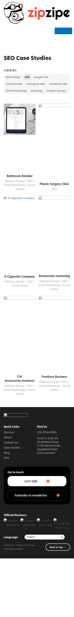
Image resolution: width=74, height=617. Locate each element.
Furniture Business (54, 377)
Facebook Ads (58, 84)
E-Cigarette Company (19, 277)
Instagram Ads (35, 84)
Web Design (13, 77)
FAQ (6, 457)
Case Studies (12, 447)
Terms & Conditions (16, 549)
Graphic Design (56, 90)
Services (9, 432)
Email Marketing (16, 90)
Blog (7, 452)
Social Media (14, 84)
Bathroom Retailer (20, 176)
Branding (37, 90)
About (8, 437)
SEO (27, 77)
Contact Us (11, 442)
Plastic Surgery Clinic (54, 184)
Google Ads (41, 77)
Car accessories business (20, 378)
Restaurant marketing (54, 276)
